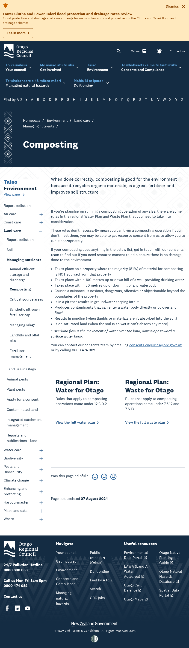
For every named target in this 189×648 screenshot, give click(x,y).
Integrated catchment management (24, 422)
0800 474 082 (15, 585)
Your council (66, 552)
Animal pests (17, 379)
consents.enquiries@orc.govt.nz (155, 345)
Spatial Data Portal (169, 593)
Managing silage (22, 325)
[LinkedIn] (17, 608)
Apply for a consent (22, 399)
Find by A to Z (101, 580)
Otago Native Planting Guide (169, 557)
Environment (57, 120)
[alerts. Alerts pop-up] (159, 51)
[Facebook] (7, 608)
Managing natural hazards (63, 598)
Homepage (31, 120)
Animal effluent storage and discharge (22, 274)
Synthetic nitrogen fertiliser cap (25, 312)
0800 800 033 (16, 570)
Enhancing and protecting (15, 491)
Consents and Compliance (67, 581)
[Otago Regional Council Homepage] (18, 50)
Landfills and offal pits (24, 338)
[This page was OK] (104, 476)
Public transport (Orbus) (97, 557)
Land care (82, 120)
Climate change (16, 480)
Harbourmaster (16, 502)
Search (95, 588)
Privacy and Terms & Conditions (76, 630)
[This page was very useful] (113, 476)
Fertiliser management (20, 353)
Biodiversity (13, 458)
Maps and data (15, 510)
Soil (10, 249)
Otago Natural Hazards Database (170, 576)
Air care (10, 213)
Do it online (99, 571)
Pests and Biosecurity (13, 469)
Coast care (12, 222)
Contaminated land (22, 409)
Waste (9, 518)
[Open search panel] (118, 51)
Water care (12, 450)
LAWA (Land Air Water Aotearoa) (137, 571)
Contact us (177, 51)
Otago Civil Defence (133, 588)
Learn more (16, 33)
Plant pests (16, 389)
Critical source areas (26, 299)
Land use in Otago (21, 369)
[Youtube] (27, 608)
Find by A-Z (14, 99)
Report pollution (17, 205)
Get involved (66, 561)
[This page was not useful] (95, 476)
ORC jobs (97, 597)
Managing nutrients (38, 126)
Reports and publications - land (22, 438)
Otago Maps (133, 599)
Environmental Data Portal (136, 555)
